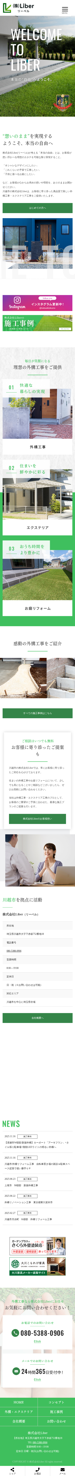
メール (62, 1473)
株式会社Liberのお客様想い (37, 818)
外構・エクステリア (19, 1411)
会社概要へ (38, 1017)
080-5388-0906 (14, 950)
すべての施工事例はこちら (37, 713)
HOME (19, 1402)
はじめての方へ (37, 207)
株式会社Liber (37, 1433)
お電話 (37, 1473)
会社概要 (18, 1421)
